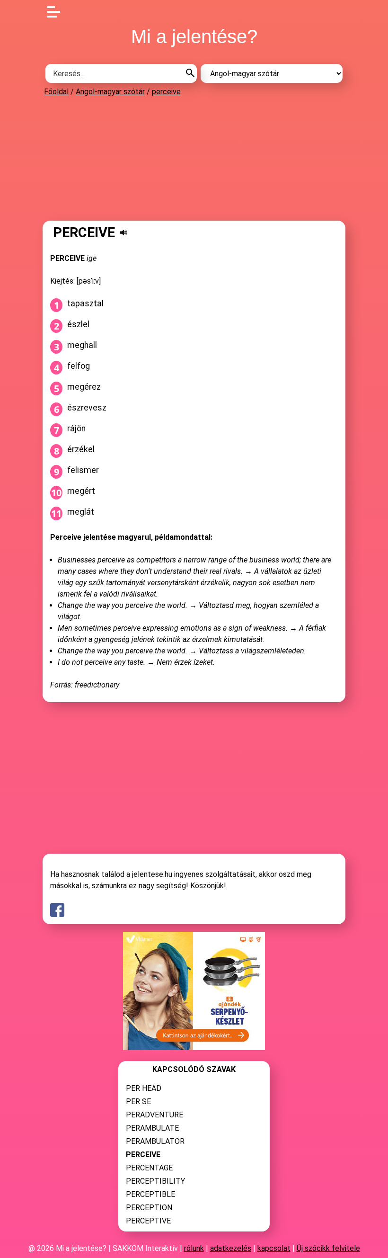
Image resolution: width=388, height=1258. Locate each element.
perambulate (152, 1128)
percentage (149, 1167)
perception (149, 1207)
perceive (166, 91)
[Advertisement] (194, 158)
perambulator (155, 1141)
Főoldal (56, 91)
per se (138, 1101)
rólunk (194, 1248)
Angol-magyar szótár (110, 91)
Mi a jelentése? (194, 36)
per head (143, 1088)
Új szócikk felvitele (328, 1248)
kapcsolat (274, 1248)
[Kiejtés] (123, 232)
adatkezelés (230, 1248)
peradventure (154, 1114)
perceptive (148, 1220)
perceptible (150, 1194)
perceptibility (155, 1181)
